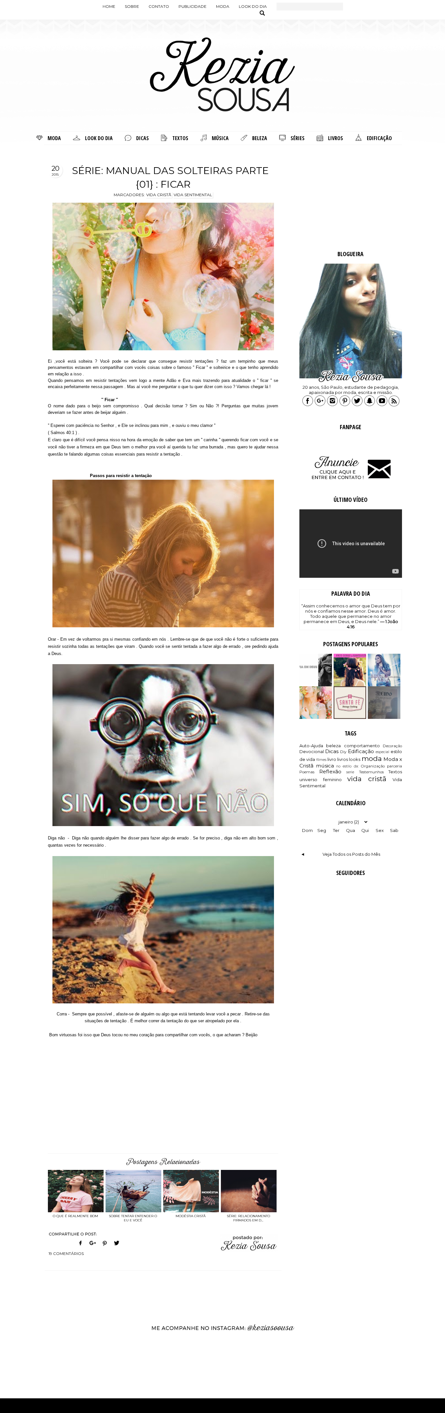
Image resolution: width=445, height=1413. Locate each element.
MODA (54, 138)
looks (354, 759)
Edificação (361, 751)
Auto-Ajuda (311, 745)
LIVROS (335, 138)
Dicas (331, 751)
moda (372, 758)
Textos (395, 771)
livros (342, 759)
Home (109, 6)
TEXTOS (180, 138)
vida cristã (366, 779)
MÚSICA (220, 138)
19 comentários (66, 1253)
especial (382, 752)
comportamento (362, 745)
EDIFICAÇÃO (379, 138)
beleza (333, 745)
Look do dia (253, 6)
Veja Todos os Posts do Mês (351, 854)
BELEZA (259, 138)
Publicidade (193, 6)
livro (331, 759)
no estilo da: (347, 766)
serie (350, 772)
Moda (222, 6)
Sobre (132, 6)
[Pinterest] (104, 1246)
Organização (373, 766)
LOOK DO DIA (99, 138)
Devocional (311, 751)
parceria (394, 766)
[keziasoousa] (369, 404)
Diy (343, 752)
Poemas (306, 772)
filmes (321, 760)
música (325, 766)
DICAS (142, 138)
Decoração (392, 746)
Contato (159, 6)
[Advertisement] (350, 199)
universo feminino (320, 779)
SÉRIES (298, 138)
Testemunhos (371, 772)
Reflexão (330, 771)
